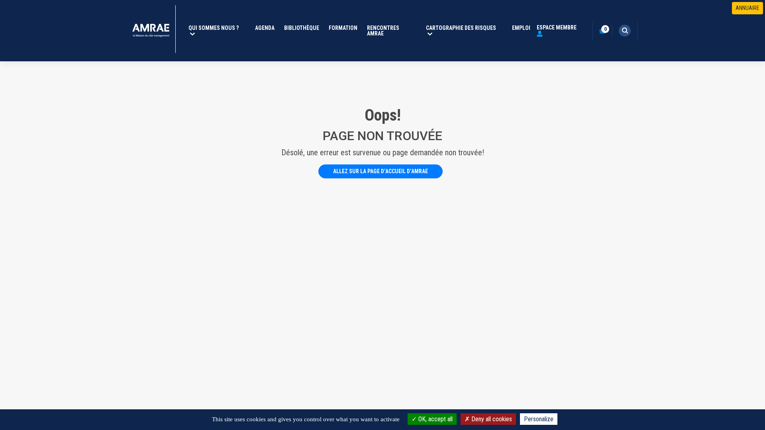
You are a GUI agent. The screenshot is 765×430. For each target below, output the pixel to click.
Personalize (538, 419)
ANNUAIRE (747, 8)
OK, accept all (435, 419)
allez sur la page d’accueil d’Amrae (380, 171)
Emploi (521, 28)
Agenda (265, 28)
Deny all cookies (491, 419)
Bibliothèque (301, 28)
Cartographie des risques (466, 28)
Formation (343, 28)
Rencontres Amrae (383, 31)
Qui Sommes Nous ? (218, 28)
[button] (624, 31)
